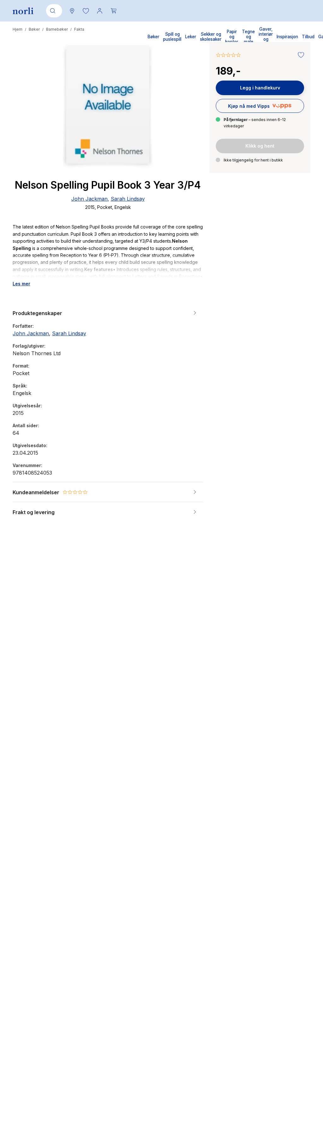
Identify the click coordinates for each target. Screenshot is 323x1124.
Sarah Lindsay (128, 199)
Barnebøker (57, 29)
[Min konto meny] (100, 11)
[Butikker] (72, 11)
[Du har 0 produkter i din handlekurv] (113, 11)
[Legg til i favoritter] (299, 55)
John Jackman (89, 199)
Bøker (34, 29)
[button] (86, 11)
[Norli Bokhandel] (23, 10)
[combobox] (53, 10)
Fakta (79, 29)
